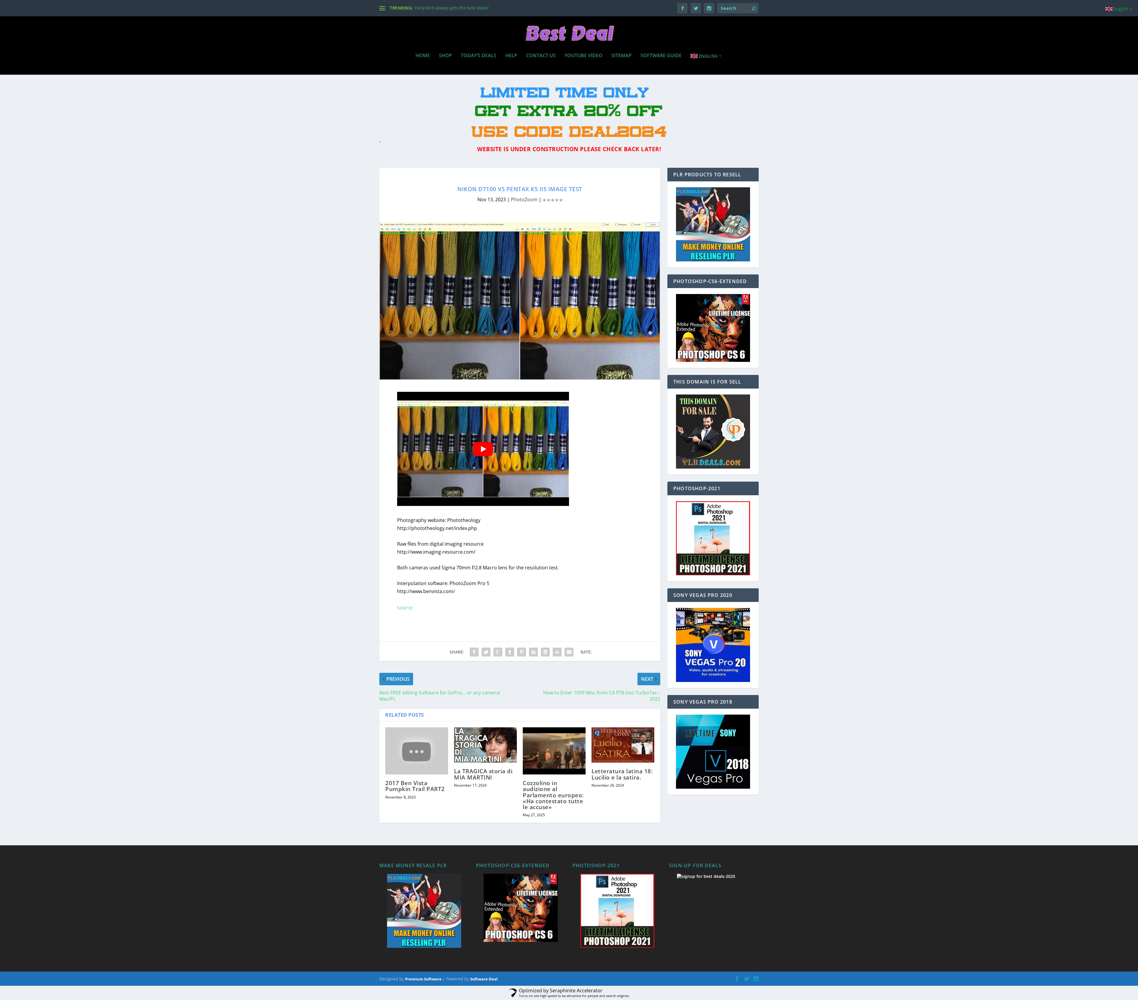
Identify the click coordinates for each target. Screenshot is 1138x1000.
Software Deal (484, 979)
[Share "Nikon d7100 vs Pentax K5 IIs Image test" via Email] (569, 652)
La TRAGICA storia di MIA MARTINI (483, 774)
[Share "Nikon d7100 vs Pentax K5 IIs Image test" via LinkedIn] (533, 652)
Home (422, 56)
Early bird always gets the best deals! (452, 8)
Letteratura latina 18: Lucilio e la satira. (622, 774)
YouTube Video (583, 56)
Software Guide (661, 56)
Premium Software (423, 979)
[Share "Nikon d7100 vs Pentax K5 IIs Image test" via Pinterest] (522, 652)
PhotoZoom (524, 199)
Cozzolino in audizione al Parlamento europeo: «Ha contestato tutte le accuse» (553, 795)
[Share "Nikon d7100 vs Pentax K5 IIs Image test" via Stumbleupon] (557, 652)
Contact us (541, 56)
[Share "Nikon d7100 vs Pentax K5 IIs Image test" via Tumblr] (510, 652)
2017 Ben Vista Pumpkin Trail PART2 (415, 786)
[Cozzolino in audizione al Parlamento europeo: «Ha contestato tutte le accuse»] (554, 750)
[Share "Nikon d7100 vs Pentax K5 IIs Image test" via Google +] (498, 652)
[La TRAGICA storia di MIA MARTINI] (485, 745)
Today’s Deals (478, 56)
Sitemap (621, 56)
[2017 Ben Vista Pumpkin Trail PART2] (416, 750)
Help (511, 56)
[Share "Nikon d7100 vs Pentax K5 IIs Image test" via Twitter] (486, 652)
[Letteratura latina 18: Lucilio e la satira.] (623, 745)
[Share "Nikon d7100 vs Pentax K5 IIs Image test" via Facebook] (474, 652)
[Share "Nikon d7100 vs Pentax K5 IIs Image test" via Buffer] (545, 652)
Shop (445, 56)
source (405, 607)
